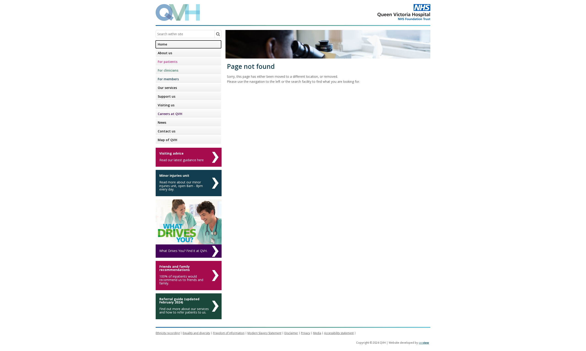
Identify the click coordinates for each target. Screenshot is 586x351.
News (162, 122)
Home (162, 44)
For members (168, 79)
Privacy (305, 333)
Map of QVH (167, 140)
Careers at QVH (170, 114)
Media (317, 333)
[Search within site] (217, 34)
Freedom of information (228, 333)
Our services (167, 88)
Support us (166, 96)
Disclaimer (291, 333)
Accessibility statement (339, 333)
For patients (167, 61)
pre (424, 343)
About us (165, 53)
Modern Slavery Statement (264, 333)
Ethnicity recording (168, 333)
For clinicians (168, 70)
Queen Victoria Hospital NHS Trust (385, 12)
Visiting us (166, 105)
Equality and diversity (196, 333)
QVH (178, 12)
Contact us (166, 131)
